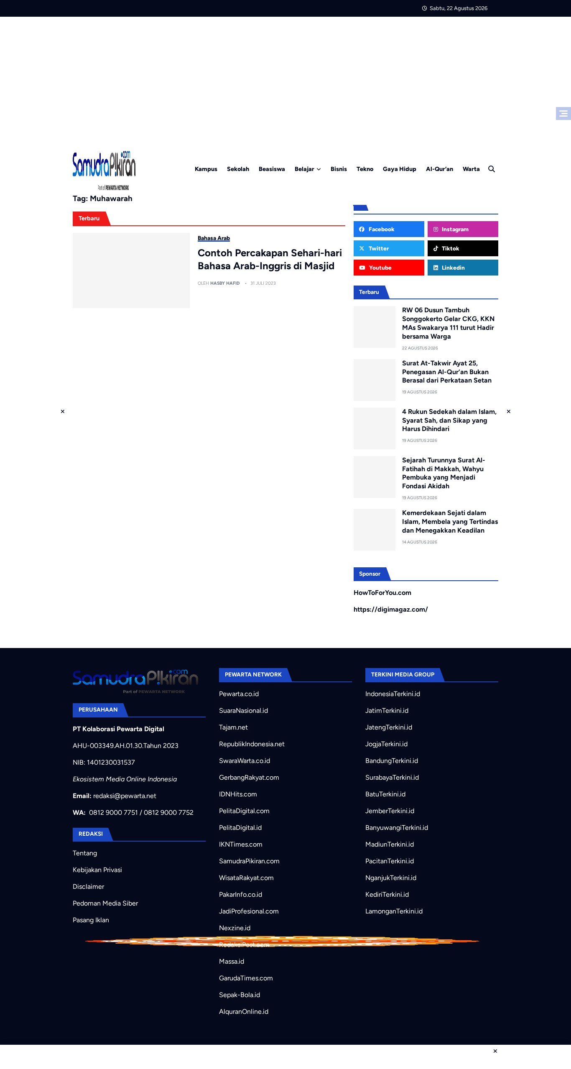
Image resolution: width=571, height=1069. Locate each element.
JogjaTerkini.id (386, 744)
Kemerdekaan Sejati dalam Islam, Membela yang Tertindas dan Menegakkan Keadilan (450, 521)
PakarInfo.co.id (240, 894)
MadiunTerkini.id (389, 844)
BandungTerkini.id (391, 761)
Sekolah (238, 169)
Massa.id (231, 961)
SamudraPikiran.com (249, 861)
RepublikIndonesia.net (252, 744)
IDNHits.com (238, 794)
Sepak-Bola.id (239, 995)
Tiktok (450, 248)
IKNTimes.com (241, 844)
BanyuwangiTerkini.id (396, 828)
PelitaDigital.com (244, 811)
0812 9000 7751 (113, 812)
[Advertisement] (285, 79)
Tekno (365, 169)
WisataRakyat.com (246, 878)
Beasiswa (272, 169)
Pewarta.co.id (239, 694)
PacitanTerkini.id (389, 861)
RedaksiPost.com (244, 945)
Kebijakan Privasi (97, 870)
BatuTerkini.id (385, 794)
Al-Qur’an (439, 169)
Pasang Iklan (91, 920)
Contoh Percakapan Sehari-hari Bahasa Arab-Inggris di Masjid (270, 259)
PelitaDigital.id (240, 828)
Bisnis (339, 169)
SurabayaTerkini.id (392, 777)
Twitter (378, 248)
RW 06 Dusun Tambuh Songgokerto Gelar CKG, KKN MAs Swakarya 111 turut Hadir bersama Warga (448, 323)
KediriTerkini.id (387, 894)
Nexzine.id (234, 928)
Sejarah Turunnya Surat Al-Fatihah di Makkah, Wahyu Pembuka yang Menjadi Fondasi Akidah (443, 473)
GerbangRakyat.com (249, 777)
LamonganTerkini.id (394, 911)
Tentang (85, 853)
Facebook (381, 229)
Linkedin (453, 267)
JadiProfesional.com (249, 911)
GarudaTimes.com (246, 978)
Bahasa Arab (214, 238)
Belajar (304, 169)
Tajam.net (233, 727)
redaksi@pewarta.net (124, 796)
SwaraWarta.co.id (244, 761)
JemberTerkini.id (389, 811)
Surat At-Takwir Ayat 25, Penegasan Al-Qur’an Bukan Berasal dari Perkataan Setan (447, 372)
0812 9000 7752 (169, 812)
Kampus (206, 169)
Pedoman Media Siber (105, 903)
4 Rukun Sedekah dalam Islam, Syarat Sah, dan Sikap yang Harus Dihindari (449, 420)
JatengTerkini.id (388, 727)
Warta (471, 169)
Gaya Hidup (399, 169)
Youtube (380, 267)
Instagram (455, 229)
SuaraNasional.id (243, 710)
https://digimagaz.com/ (391, 609)
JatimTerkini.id (386, 710)
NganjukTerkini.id (390, 878)
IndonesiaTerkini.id (392, 694)
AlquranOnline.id (243, 1011)
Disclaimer (88, 886)
